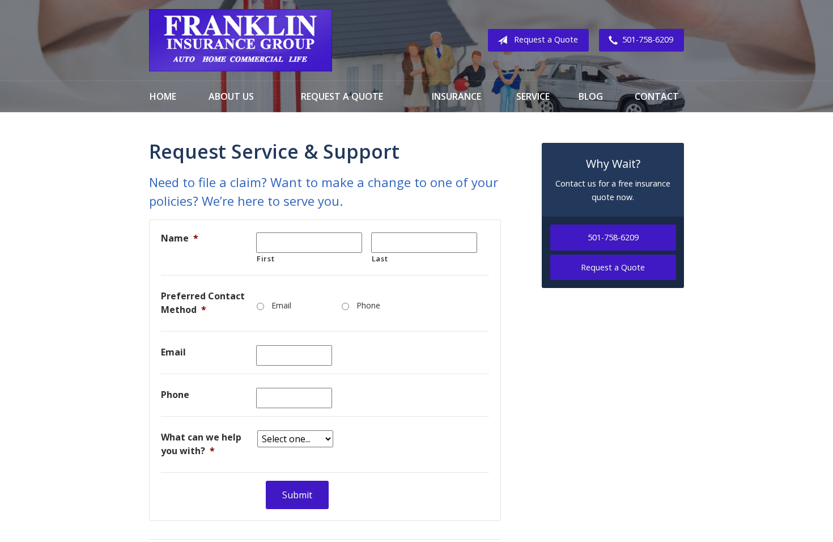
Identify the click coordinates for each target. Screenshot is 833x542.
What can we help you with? (201, 444)
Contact (657, 96)
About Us (231, 96)
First (265, 258)
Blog (591, 96)
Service (533, 96)
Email (281, 305)
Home (163, 96)
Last (380, 258)
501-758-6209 (647, 39)
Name (179, 238)
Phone (368, 305)
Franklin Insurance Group (240, 40)
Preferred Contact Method (203, 303)
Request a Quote (546, 39)
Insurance (456, 96)
